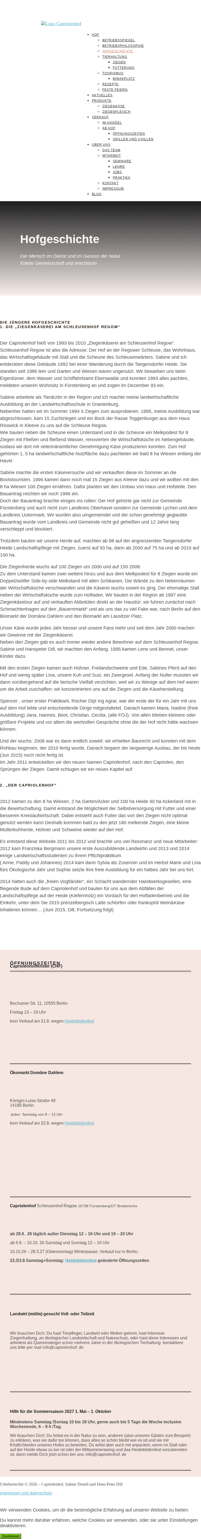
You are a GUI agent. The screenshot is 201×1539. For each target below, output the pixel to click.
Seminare (122, 161)
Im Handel (112, 123)
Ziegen (119, 62)
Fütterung (124, 68)
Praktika (121, 177)
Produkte (101, 101)
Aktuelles (102, 95)
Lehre (119, 166)
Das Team (111, 150)
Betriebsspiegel (118, 40)
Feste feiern (115, 90)
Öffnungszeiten (129, 134)
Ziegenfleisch (116, 112)
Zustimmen (10, 1536)
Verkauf (100, 117)
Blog (97, 194)
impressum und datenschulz (26, 1493)
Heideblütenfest (79, 1021)
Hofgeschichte (117, 51)
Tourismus (113, 73)
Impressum (113, 188)
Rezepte (110, 84)
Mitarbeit (111, 156)
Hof (95, 35)
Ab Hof (108, 128)
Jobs (117, 172)
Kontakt (110, 183)
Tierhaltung (114, 57)
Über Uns (101, 145)
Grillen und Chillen (133, 139)
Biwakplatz (124, 79)
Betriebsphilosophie (123, 46)
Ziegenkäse (113, 106)
